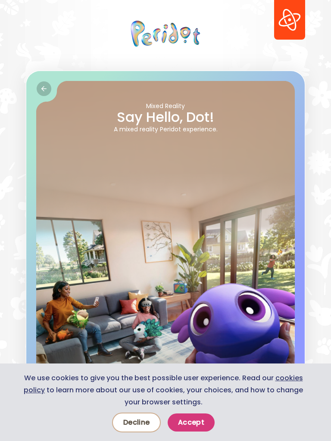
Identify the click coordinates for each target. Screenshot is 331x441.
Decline (136, 422)
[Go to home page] (165, 33)
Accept (191, 422)
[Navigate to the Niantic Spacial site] (289, 20)
